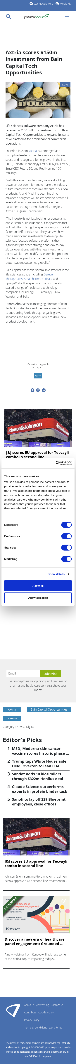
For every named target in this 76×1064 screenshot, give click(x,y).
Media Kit (65, 3)
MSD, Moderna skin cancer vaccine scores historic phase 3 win (40, 753)
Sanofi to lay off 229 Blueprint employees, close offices (39, 802)
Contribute (30, 1012)
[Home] (36, 16)
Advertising (42, 1005)
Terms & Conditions (35, 1027)
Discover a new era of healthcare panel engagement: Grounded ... (35, 941)
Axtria (33, 151)
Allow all (38, 585)
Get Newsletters (43, 3)
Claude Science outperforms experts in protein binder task (39, 789)
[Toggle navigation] (9, 16)
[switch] (66, 536)
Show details (56, 573)
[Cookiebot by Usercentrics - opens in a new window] (55, 463)
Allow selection (38, 597)
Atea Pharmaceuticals (38, 279)
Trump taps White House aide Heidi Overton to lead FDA (39, 763)
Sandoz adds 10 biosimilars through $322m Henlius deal (37, 776)
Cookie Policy (45, 1012)
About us (29, 1005)
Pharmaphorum (13, 1010)
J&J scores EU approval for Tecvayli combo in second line (37, 454)
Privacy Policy (31, 1020)
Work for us (55, 1027)
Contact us (57, 1005)
